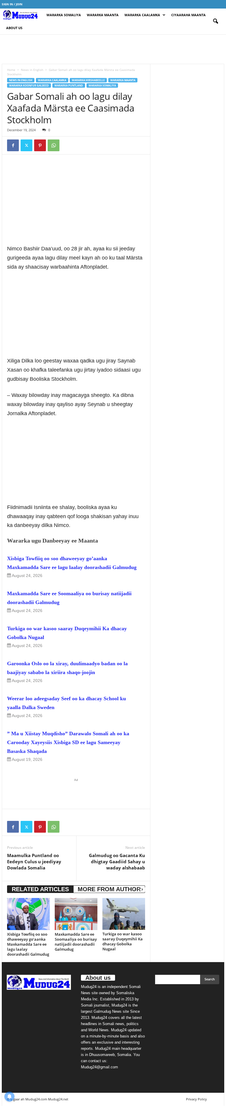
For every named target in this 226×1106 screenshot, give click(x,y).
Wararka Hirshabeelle (88, 80)
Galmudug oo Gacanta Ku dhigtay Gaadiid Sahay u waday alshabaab (117, 861)
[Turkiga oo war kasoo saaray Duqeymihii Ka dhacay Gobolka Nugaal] (123, 914)
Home (11, 70)
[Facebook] (13, 145)
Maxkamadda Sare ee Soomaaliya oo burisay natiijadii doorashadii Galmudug (69, 598)
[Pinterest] (40, 145)
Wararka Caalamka (142, 15)
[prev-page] (135, 889)
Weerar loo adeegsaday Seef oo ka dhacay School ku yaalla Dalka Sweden (66, 703)
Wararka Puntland (68, 85)
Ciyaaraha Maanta (188, 15)
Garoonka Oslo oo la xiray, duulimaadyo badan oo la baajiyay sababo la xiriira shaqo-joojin (67, 668)
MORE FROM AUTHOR (109, 889)
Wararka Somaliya (63, 15)
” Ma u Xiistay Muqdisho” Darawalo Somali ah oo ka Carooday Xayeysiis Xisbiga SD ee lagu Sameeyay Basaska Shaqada (68, 742)
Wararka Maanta (103, 15)
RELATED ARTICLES (40, 889)
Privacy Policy (196, 1099)
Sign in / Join (12, 4)
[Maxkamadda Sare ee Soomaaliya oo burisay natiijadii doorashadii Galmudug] (76, 914)
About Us (14, 28)
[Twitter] (26, 145)
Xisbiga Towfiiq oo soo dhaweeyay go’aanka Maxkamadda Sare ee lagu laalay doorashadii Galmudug (72, 563)
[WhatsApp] (53, 145)
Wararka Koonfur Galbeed (29, 85)
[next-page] (142, 889)
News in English (32, 70)
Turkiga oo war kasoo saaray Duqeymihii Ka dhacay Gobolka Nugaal (67, 633)
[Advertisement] (113, 49)
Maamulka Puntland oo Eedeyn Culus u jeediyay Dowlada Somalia (34, 861)
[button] (215, 21)
